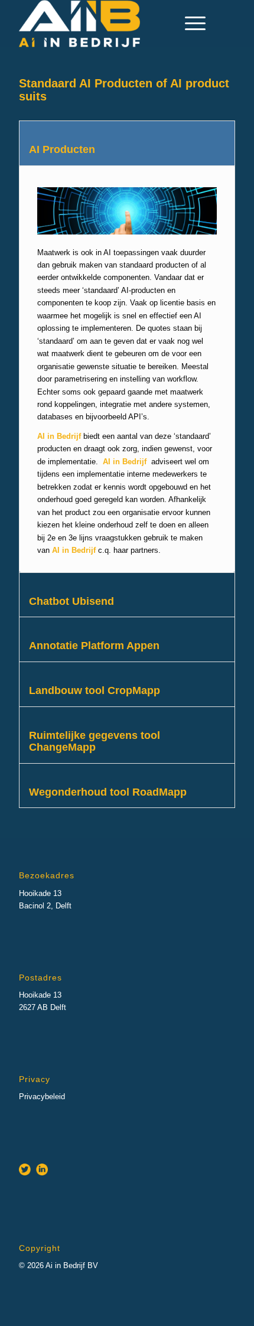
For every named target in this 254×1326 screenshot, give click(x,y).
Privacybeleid (42, 1096)
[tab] (127, 143)
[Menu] (189, 23)
